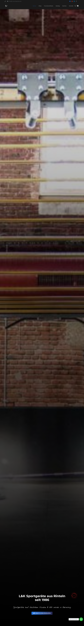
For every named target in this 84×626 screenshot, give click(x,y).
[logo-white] (6, 6)
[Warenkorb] (77, 6)
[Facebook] (70, 1)
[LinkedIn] (74, 1)
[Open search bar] (75, 6)
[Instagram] (76, 1)
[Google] (72, 1)
